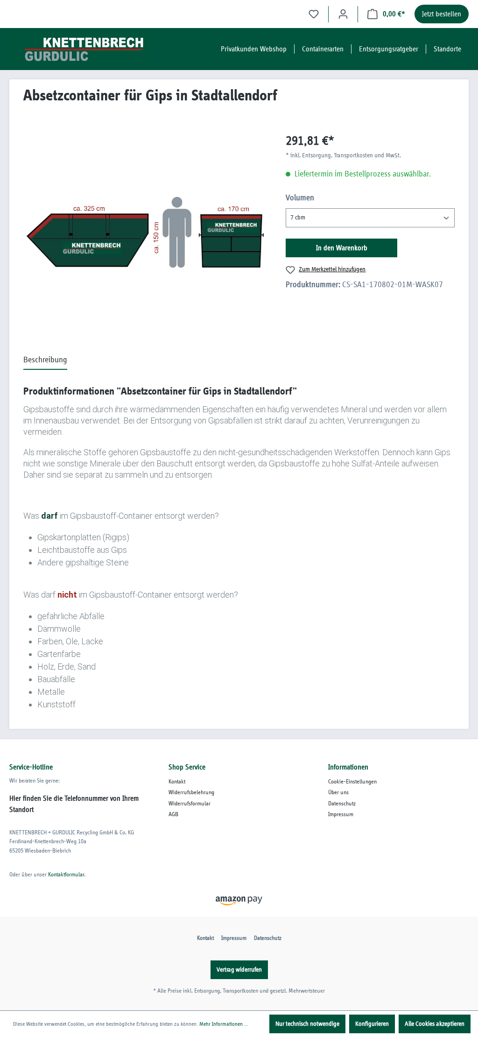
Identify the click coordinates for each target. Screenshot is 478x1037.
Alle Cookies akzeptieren (434, 1024)
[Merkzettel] (313, 14)
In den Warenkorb (341, 248)
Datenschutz (342, 804)
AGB (173, 814)
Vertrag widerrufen (239, 969)
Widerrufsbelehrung (191, 793)
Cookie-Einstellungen (352, 782)
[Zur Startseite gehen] (79, 49)
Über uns (338, 793)
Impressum (340, 814)
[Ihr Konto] (343, 14)
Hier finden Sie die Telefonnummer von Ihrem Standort (74, 804)
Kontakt (177, 782)
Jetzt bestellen (441, 14)
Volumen (300, 198)
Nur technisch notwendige (307, 1024)
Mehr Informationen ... (223, 1024)
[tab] (45, 361)
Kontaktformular (66, 875)
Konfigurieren (372, 1024)
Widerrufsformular (190, 804)
